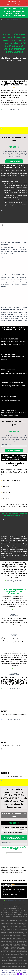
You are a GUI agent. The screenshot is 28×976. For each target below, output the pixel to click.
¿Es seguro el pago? (7, 886)
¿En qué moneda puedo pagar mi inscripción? (13, 891)
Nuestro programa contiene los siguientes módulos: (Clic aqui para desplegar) (14, 457)
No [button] (21, 974)
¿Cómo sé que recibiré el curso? (10, 894)
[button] (14, 457)
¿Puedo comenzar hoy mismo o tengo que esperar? (14, 889)
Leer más (25, 974)
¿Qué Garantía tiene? (7, 884)
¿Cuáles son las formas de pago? (10, 897)
